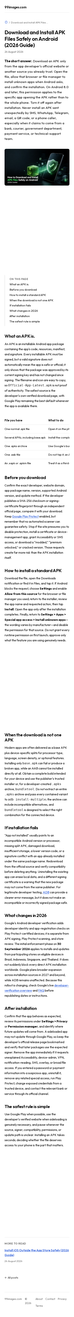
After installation (19, 316)
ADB (46, 892)
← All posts (11, 1277)
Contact (50, 1299)
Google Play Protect (25, 516)
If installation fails (20, 305)
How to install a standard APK (27, 295)
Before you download (23, 289)
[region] (37, 441)
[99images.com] (6, 22)
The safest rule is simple (24, 321)
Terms (39, 1305)
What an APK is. (19, 284)
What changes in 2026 (23, 311)
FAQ (41, 990)
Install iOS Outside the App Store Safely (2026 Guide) (37, 1252)
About (39, 1299)
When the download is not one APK (31, 300)
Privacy (62, 1299)
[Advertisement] (37, 230)
